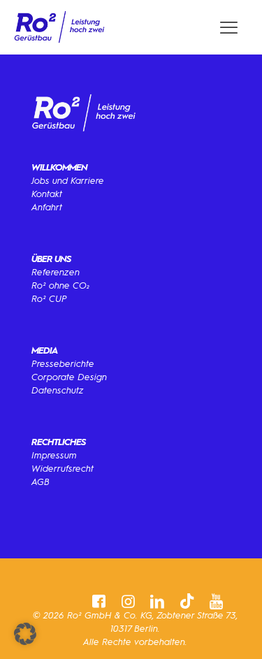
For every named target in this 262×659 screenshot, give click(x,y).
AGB (40, 482)
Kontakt (46, 194)
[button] (25, 634)
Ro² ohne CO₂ (60, 285)
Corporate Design (69, 377)
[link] (59, 27)
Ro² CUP (49, 299)
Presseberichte (62, 364)
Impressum (54, 455)
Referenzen (55, 272)
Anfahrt (46, 207)
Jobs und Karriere (67, 180)
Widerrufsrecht (62, 468)
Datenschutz (57, 390)
